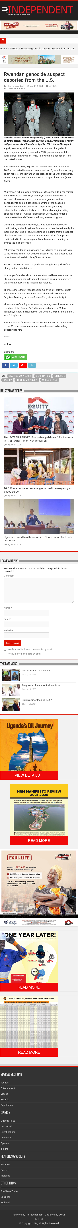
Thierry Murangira (27, 380)
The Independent (15, 86)
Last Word (6, 1126)
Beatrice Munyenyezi (20, 376)
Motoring (5, 1175)
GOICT (62, 1214)
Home (3, 48)
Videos (4, 1094)
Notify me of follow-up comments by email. (30, 649)
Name (8, 607)
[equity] (39, 887)
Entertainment (8, 1088)
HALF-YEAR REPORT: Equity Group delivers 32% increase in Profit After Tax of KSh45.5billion (38, 439)
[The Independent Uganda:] (39, 9)
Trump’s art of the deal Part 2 (37, 700)
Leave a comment (16, 88)
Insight (4, 1148)
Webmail (5, 1202)
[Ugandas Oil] (29, 749)
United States (49, 380)
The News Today (9, 1191)
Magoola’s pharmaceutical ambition (41, 685)
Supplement (7, 1105)
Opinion (5, 1143)
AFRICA (14, 48)
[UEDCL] (29, 961)
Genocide (60, 376)
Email (7, 619)
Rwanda (7, 380)
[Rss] (35, 1219)
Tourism (5, 1082)
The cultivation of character (36, 670)
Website (8, 630)
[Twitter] (42, 1219)
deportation (43, 376)
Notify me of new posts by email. (25, 653)
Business (5, 1197)
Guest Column (8, 1132)
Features (5, 1164)
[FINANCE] (29, 1026)
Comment (9, 575)
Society (5, 1170)
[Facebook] (39, 1219)
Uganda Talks (8, 1120)
